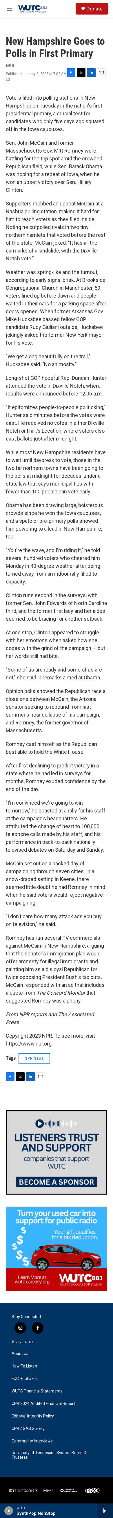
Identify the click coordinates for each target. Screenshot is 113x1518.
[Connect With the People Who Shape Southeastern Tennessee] (56, 1152)
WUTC (29, 1342)
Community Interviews (32, 1441)
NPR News (34, 1058)
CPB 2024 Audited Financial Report (43, 1403)
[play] (8, 1511)
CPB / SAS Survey (28, 1428)
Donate (94, 8)
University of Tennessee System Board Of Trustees (50, 1455)
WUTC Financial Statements (37, 1391)
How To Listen (24, 1366)
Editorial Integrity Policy (33, 1416)
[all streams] (105, 1510)
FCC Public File (25, 1378)
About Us (20, 1353)
